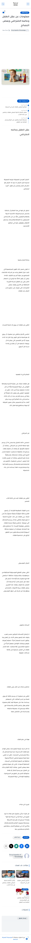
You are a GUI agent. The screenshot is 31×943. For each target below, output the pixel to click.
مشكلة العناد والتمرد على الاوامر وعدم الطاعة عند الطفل (16, 121)
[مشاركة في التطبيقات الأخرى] (6, 846)
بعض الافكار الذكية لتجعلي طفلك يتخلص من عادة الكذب (14, 113)
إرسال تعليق (22, 918)
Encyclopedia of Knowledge (18, 30)
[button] (21, 846)
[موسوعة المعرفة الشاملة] (15, 4)
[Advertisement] (15, 54)
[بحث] (3, 4)
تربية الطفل (25, 12)
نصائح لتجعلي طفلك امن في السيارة (16, 107)
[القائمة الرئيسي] (28, 4)
